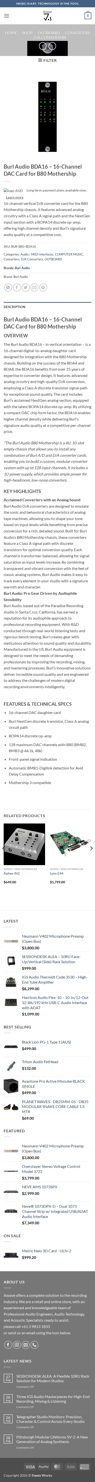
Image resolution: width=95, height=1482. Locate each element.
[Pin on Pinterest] (43, 288)
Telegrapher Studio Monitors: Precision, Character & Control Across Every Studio (50, 1419)
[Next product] (43, 46)
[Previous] (4, 858)
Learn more (14, 197)
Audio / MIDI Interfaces (36, 254)
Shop (27, 32)
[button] (7, 16)
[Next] (91, 858)
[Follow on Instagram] (17, 1345)
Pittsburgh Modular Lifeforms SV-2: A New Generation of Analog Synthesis (52, 1439)
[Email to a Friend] (34, 288)
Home (11, 32)
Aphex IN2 (12, 873)
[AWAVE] (47, 15)
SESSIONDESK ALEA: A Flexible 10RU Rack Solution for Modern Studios (52, 1378)
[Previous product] (52, 46)
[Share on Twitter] (26, 288)
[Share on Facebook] (17, 288)
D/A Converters (50, 37)
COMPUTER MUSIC (69, 254)
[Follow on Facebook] (8, 1345)
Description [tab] (14, 307)
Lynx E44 (56, 873)
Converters (77, 32)
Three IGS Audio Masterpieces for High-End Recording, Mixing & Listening (53, 1398)
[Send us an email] (26, 1345)
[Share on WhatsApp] (8, 288)
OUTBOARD (49, 32)
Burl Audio (22, 268)
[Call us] (34, 1345)
